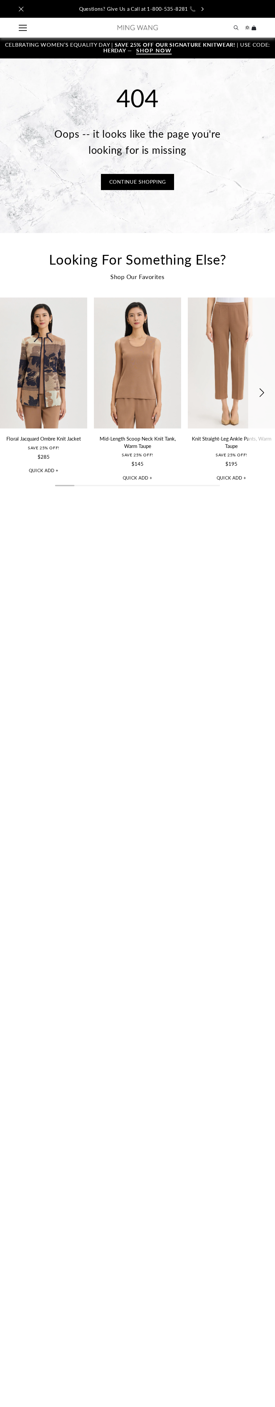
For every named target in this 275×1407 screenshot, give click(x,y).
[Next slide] (261, 393)
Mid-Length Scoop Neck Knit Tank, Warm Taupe (138, 442)
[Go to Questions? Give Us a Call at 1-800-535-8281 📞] (137, 9)
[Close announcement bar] (21, 9)
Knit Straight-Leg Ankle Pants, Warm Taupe (231, 442)
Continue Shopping (137, 181)
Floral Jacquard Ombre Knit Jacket (43, 438)
